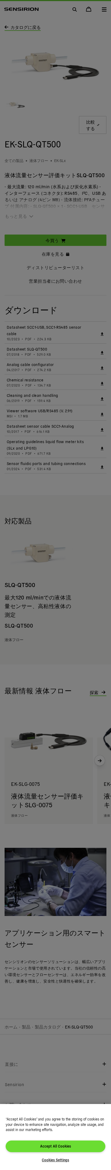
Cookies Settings (55, 1160)
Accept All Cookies (55, 1146)
